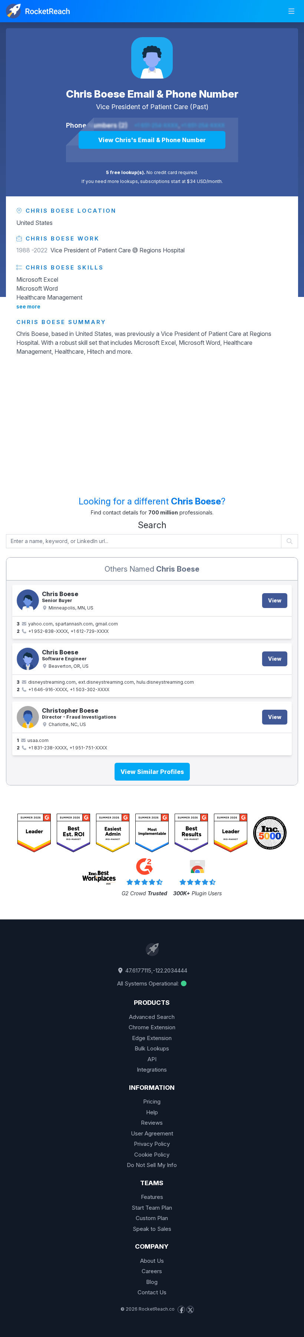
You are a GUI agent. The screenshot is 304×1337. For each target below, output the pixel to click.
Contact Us (152, 1292)
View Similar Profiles (152, 771)
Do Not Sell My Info (152, 1164)
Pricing (152, 1101)
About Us (152, 1260)
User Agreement (152, 1133)
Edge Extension (152, 1038)
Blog (152, 1281)
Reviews (152, 1122)
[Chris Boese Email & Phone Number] (152, 58)
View (274, 600)
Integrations (152, 1069)
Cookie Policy (151, 1154)
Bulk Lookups (152, 1048)
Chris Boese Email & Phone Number (152, 94)
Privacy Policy (152, 1143)
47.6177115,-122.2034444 (155, 970)
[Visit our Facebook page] (181, 1309)
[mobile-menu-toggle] (291, 11)
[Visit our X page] (190, 1309)
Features (152, 1196)
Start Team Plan (152, 1207)
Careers (152, 1271)
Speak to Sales (152, 1228)
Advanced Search (152, 1016)
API (152, 1059)
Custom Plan (152, 1218)
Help (152, 1112)
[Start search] (289, 541)
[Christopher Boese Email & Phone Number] (28, 717)
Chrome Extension (152, 1027)
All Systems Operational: (148, 983)
